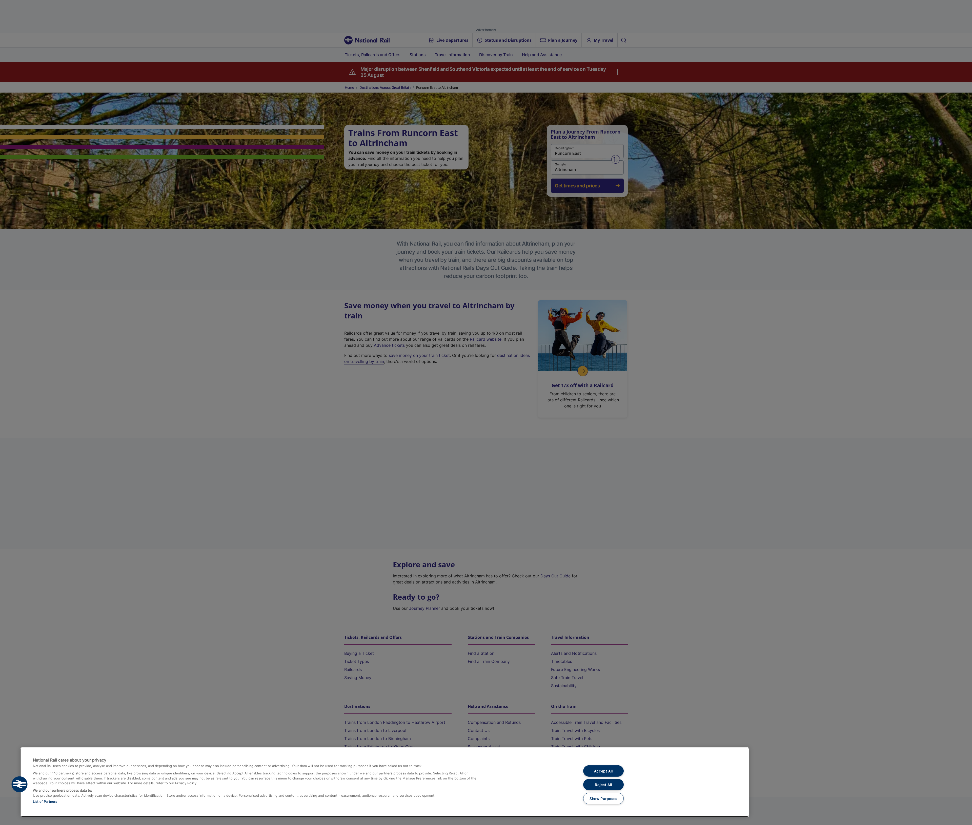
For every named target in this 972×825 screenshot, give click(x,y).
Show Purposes (603, 798)
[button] (19, 784)
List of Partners (45, 801)
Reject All (603, 785)
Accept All (603, 771)
